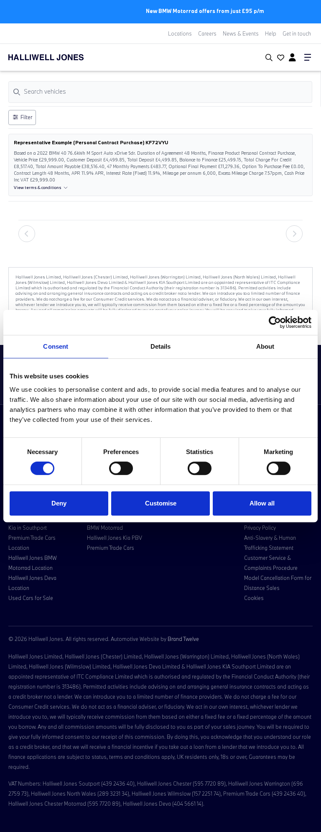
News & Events (241, 33)
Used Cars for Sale (30, 598)
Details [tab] (160, 346)
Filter (26, 117)
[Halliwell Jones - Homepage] (56, 57)
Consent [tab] (55, 346)
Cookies (254, 598)
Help (270, 33)
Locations (180, 33)
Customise (160, 503)
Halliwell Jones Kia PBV (114, 537)
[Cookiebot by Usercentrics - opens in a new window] (274, 322)
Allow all (262, 503)
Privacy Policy (260, 527)
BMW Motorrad (105, 527)
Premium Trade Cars (110, 547)
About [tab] (265, 346)
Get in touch (297, 33)
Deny (58, 503)
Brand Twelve (183, 638)
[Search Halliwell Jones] (267, 57)
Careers (207, 33)
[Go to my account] (279, 58)
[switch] (121, 468)
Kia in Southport (27, 527)
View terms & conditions (37, 187)
